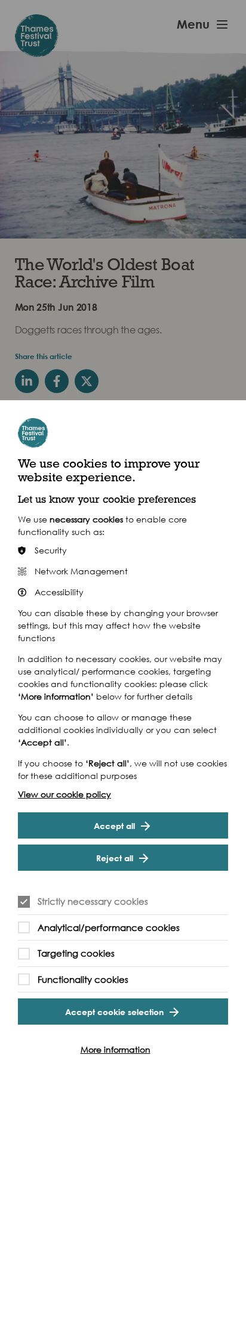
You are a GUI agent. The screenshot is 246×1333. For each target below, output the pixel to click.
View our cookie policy (64, 794)
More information (115, 1049)
